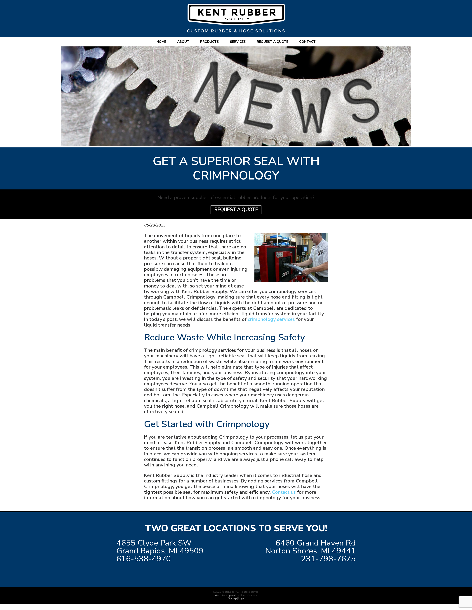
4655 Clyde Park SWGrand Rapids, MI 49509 (160, 547)
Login (241, 598)
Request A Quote (236, 209)
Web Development (225, 595)
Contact (307, 41)
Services (238, 41)
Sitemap (232, 598)
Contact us (284, 492)
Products (209, 41)
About (183, 41)
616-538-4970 (143, 558)
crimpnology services (271, 319)
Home (161, 41)
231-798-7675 (328, 558)
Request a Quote (272, 41)
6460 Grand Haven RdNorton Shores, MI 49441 (310, 547)
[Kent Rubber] (236, 30)
